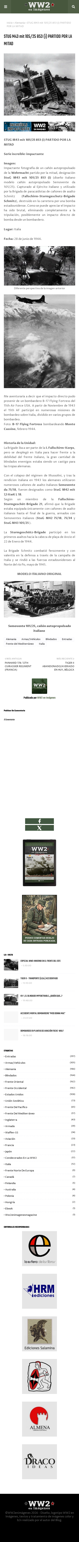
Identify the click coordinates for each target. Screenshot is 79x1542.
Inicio (10, 23)
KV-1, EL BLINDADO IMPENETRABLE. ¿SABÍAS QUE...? (41, 996)
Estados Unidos (40, 1094)
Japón (40, 1151)
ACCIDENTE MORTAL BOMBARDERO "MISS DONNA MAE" (43, 1013)
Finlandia (40, 1183)
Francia (40, 1145)
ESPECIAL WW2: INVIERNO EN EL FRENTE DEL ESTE (41, 961)
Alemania (20, 23)
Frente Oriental (40, 1082)
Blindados (51, 639)
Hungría (40, 1202)
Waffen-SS (40, 1132)
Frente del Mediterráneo (20, 644)
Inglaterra (40, 1120)
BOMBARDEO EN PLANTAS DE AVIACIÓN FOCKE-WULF (42, 1031)
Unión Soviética (40, 1101)
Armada (40, 1126)
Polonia (40, 1196)
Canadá (40, 1177)
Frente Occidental (40, 1088)
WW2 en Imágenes (46, 698)
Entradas (67, 639)
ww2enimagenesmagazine (40, 1215)
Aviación (40, 1139)
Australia (40, 1189)
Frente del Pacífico (40, 1107)
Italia (42, 644)
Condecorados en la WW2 (40, 1158)
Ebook (40, 1208)
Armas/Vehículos (30, 639)
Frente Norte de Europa (40, 1170)
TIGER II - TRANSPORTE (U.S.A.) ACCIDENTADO (39, 978)
